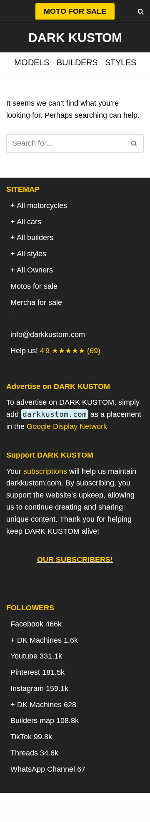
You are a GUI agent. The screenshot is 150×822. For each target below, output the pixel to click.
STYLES (120, 62)
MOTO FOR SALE (75, 11)
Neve (32, 812)
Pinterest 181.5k (37, 672)
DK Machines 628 (46, 705)
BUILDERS (77, 62)
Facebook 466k (36, 624)
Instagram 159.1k (39, 688)
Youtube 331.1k (36, 656)
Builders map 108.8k (44, 720)
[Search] (141, 11)
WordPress (107, 812)
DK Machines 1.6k (47, 640)
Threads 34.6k (34, 753)
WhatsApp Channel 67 (47, 769)
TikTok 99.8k (31, 737)
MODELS (31, 62)
